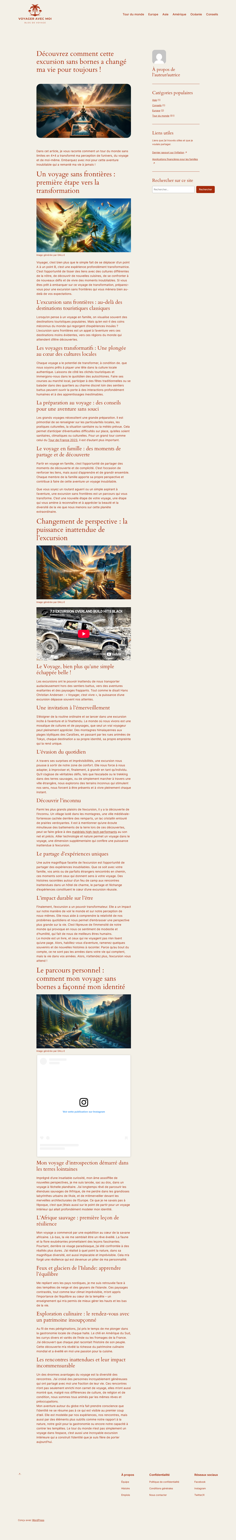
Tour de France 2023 (62, 440)
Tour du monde (160, 115)
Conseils (157, 105)
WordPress (38, 1520)
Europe (156, 110)
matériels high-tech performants (94, 832)
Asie (154, 100)
